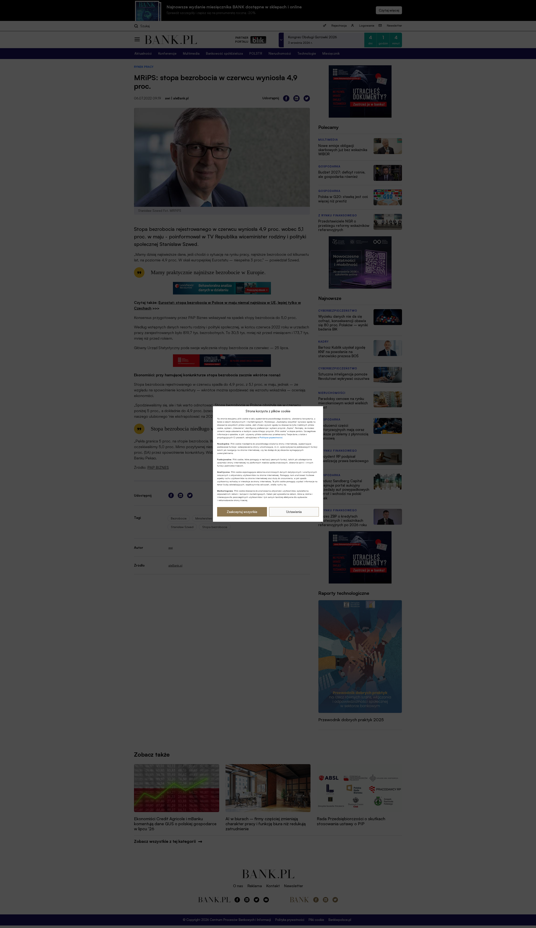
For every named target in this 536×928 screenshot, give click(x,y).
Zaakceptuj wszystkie (242, 512)
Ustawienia (294, 512)
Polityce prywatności (271, 437)
